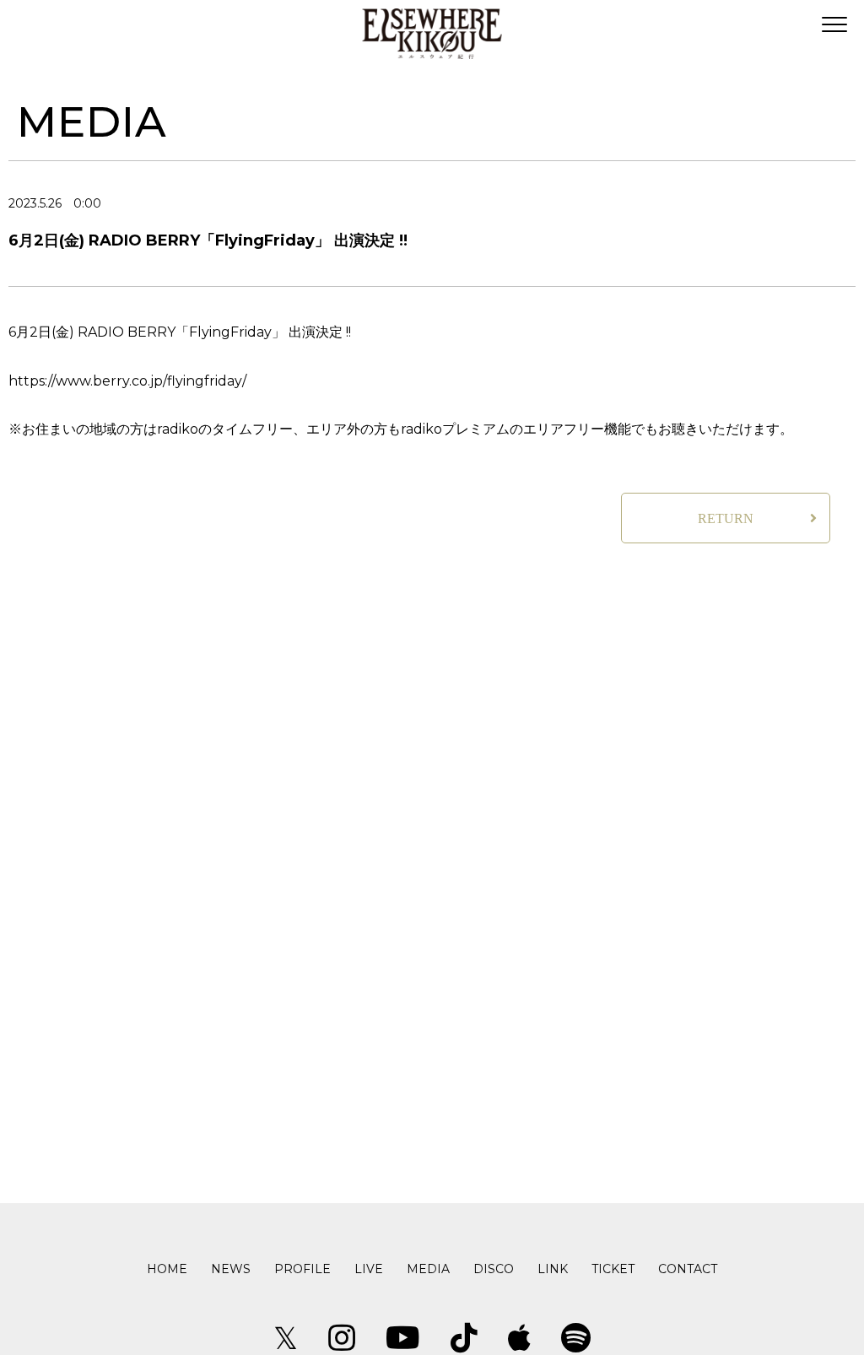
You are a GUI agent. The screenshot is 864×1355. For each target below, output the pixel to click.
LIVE (368, 1269)
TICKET (612, 1269)
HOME (167, 1269)
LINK (552, 1269)
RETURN (725, 518)
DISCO (493, 1269)
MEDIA (428, 1269)
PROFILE (302, 1269)
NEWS (231, 1269)
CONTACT (687, 1269)
